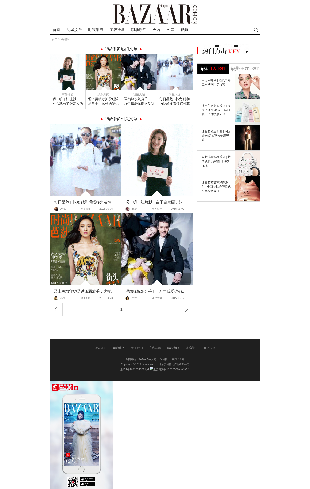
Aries (63, 208)
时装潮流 (95, 30)
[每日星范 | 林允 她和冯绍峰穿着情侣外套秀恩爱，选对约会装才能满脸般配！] (175, 56)
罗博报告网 (178, 359)
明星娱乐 (74, 30)
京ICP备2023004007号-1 (134, 369)
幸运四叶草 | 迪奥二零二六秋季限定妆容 (216, 82)
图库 (170, 30)
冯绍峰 (65, 39)
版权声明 (173, 348)
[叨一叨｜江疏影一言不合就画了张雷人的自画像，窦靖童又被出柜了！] (68, 56)
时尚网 (164, 359)
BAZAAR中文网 (147, 359)
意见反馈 (209, 348)
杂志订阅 (100, 348)
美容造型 (117, 30)
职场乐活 (138, 30)
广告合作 (155, 348)
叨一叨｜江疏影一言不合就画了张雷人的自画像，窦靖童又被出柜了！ (68, 101)
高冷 (134, 208)
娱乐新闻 (103, 94)
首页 (56, 30)
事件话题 (68, 94)
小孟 (62, 298)
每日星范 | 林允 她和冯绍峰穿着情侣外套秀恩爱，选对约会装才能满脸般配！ (174, 101)
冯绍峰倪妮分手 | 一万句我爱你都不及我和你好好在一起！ (139, 101)
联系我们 (191, 348)
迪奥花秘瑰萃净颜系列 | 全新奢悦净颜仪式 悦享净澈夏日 (216, 187)
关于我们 (137, 348)
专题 (156, 30)
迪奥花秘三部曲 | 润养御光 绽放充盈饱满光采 (216, 135)
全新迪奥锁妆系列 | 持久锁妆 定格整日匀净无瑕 (216, 161)
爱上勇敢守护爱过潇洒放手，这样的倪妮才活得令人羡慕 (103, 101)
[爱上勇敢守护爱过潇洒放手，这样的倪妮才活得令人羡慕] (103, 56)
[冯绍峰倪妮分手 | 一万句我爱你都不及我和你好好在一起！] (139, 56)
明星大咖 (139, 94)
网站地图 (119, 348)
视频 (184, 30)
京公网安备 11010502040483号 (171, 369)
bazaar (155, 14)
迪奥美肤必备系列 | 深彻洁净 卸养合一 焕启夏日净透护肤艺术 (216, 110)
